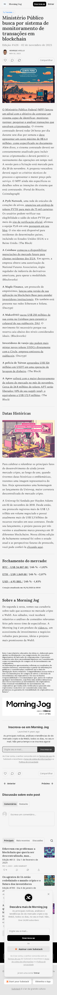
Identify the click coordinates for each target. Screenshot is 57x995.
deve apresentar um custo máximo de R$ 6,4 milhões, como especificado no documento (27, 139)
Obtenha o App (43, 981)
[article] (28, 859)
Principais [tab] (8, 840)
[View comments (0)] (12, 60)
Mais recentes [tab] (23, 840)
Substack (16, 988)
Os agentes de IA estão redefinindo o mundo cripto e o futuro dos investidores (21, 880)
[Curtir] (5, 60)
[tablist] (16, 804)
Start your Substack (19, 981)
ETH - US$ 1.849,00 (14, 574)
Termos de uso (14, 958)
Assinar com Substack (31, 949)
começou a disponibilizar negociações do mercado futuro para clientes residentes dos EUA (24, 254)
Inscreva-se (39, 4)
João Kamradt (20, 866)
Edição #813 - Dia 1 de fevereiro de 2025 (20, 861)
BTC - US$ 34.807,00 (15, 567)
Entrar (51, 4)
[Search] (52, 841)
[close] (48, 894)
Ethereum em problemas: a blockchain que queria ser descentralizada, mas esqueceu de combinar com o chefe (20, 852)
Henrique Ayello (17, 51)
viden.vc (43, 628)
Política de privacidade (28, 762)
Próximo (46, 783)
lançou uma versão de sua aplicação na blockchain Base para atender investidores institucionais (27, 295)
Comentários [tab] (10, 804)
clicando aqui (35, 547)
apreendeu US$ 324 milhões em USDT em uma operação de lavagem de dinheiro (25, 367)
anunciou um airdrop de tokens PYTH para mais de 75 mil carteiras (27, 207)
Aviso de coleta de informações (37, 759)
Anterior (11, 783)
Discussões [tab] (38, 840)
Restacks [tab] (23, 804)
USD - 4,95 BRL (12, 582)
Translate (8, 12)
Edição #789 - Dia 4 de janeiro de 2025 (19, 889)
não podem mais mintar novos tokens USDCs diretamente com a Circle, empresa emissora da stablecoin (26, 349)
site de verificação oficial (27, 222)
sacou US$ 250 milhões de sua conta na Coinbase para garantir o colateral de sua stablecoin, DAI (26, 319)
